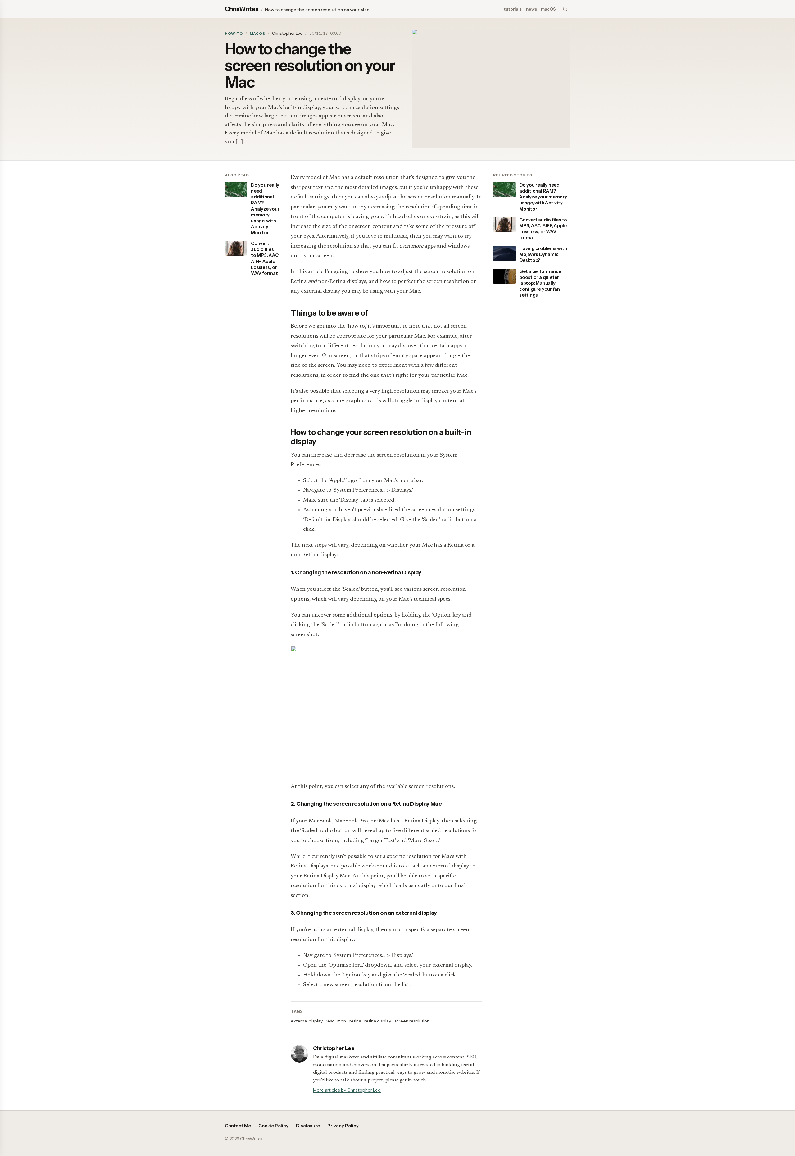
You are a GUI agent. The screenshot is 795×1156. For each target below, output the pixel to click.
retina (355, 1021)
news (531, 9)
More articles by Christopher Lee (347, 1090)
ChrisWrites (241, 9)
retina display (377, 1021)
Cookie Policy (273, 1126)
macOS (548, 9)
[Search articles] (565, 9)
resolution (336, 1021)
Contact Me (238, 1126)
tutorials (513, 9)
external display (307, 1021)
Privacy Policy (343, 1126)
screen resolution (411, 1021)
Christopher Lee (287, 33)
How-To (234, 33)
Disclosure (308, 1126)
